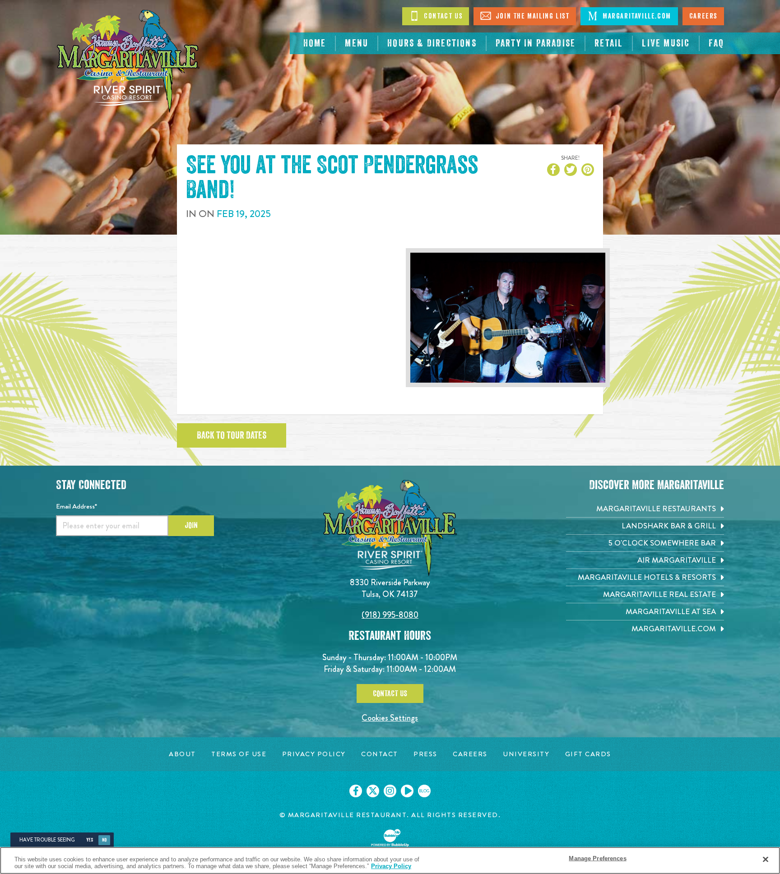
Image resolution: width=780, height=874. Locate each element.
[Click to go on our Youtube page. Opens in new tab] (407, 791)
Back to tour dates (231, 435)
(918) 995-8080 (390, 615)
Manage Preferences (597, 858)
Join (191, 525)
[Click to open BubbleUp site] (390, 838)
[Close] (765, 859)
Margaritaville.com (635, 16)
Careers (703, 16)
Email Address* (76, 506)
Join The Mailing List (531, 16)
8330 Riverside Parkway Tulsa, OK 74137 (390, 588)
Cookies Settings (390, 718)
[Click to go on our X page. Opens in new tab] (373, 791)
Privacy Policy (391, 866)
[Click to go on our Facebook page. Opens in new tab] (355, 791)
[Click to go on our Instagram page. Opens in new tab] (390, 791)
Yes (89, 839)
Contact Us (442, 16)
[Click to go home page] (128, 61)
